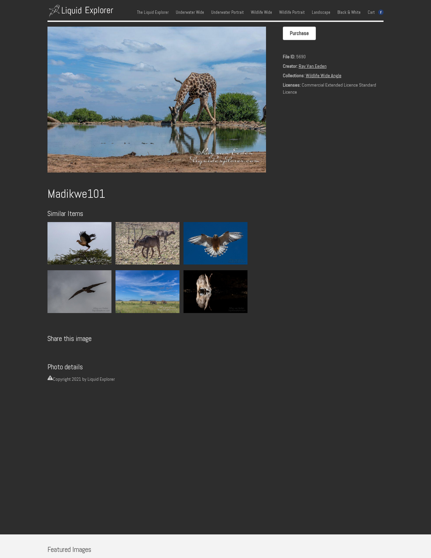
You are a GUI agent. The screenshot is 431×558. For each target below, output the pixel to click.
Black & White (349, 12)
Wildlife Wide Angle (323, 75)
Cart (371, 12)
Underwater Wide (190, 12)
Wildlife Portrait (292, 12)
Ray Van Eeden (313, 66)
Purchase (299, 33)
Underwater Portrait (227, 12)
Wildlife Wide (261, 12)
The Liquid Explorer (153, 12)
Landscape (321, 12)
